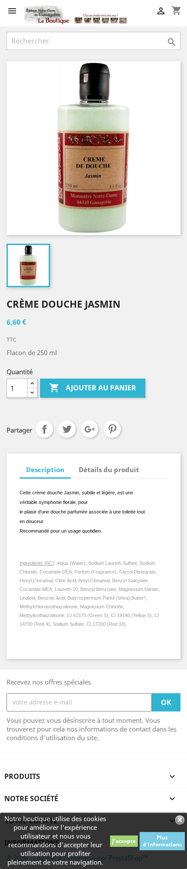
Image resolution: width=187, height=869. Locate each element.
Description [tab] (45, 469)
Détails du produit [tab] (109, 469)
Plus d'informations (162, 841)
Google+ (89, 429)
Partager (44, 429)
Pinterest (112, 429)
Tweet (67, 429)
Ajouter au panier (92, 387)
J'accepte (124, 841)
